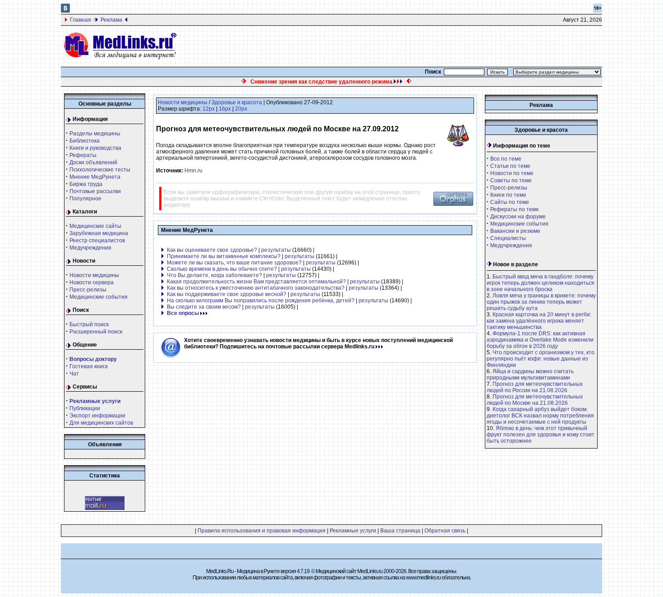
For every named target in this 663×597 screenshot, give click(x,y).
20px (241, 109)
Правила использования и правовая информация (262, 531)
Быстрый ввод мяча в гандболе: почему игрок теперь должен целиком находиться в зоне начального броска (540, 282)
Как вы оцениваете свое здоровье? (212, 250)
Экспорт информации (97, 415)
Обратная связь (444, 531)
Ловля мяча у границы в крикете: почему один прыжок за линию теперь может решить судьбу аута (541, 301)
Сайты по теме (509, 202)
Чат (74, 373)
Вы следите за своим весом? (204, 307)
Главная (80, 20)
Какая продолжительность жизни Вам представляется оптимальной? (256, 281)
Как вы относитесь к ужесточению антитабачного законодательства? (256, 288)
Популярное (85, 198)
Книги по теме (508, 195)
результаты (276, 250)
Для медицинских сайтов (101, 423)
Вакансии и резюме (515, 231)
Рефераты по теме (514, 209)
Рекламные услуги (353, 531)
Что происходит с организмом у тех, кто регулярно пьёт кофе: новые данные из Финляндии (540, 358)
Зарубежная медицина (98, 233)
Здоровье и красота (237, 102)
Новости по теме (512, 173)
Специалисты (508, 238)
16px (225, 109)
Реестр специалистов (97, 240)
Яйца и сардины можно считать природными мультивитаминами (530, 374)
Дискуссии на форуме (518, 216)
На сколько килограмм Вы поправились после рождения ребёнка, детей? (261, 300)
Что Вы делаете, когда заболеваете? (214, 275)
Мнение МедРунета (94, 177)
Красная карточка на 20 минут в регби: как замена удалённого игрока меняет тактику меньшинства (539, 320)
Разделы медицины (94, 133)
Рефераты (83, 155)
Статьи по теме (510, 166)
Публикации (84, 408)
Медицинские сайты (95, 226)
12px (209, 109)
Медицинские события (98, 297)
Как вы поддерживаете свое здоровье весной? (226, 294)
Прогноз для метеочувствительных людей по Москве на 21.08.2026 (535, 399)
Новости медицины (94, 275)
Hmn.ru (193, 170)
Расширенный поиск (95, 332)
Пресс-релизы (87, 290)
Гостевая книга (88, 366)
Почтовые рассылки (95, 191)
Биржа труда (85, 184)
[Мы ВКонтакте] (65, 11)
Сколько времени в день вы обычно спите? (222, 269)
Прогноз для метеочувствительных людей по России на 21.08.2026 (535, 387)
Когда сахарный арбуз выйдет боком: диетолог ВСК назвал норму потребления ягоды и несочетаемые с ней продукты (540, 415)
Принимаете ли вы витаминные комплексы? (224, 256)
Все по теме (505, 159)
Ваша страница (400, 531)
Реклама (111, 20)
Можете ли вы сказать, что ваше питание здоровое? (234, 262)
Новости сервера (91, 282)
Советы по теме (511, 180)
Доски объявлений (93, 162)
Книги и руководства (95, 148)
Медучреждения (90, 248)
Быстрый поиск (89, 324)
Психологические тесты (99, 170)
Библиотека (84, 141)
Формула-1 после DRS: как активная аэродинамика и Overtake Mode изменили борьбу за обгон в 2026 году (540, 339)
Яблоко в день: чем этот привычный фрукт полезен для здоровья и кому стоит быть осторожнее (540, 434)
